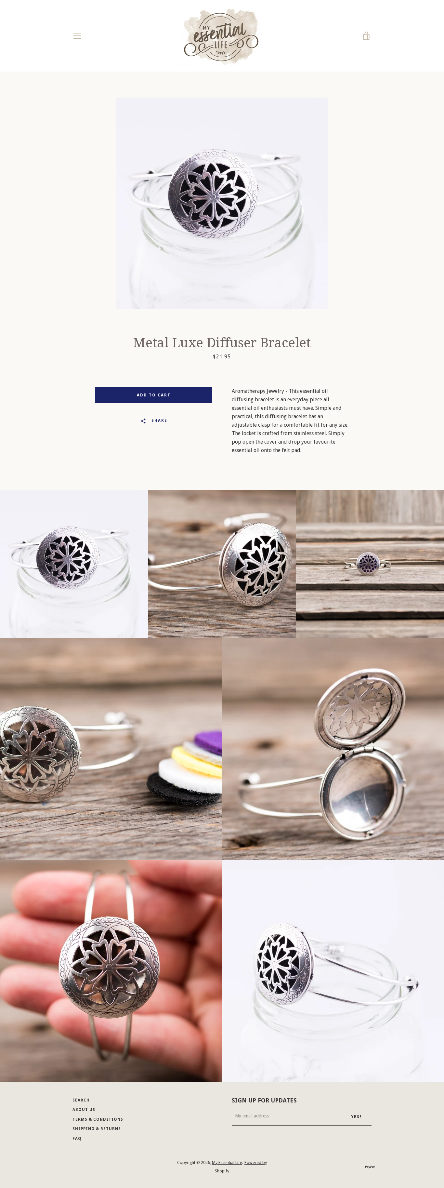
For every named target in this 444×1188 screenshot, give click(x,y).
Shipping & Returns (96, 1129)
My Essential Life (227, 1162)
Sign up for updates (264, 1100)
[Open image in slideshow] (222, 203)
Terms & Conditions (97, 1119)
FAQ (77, 1138)
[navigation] (77, 36)
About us (83, 1109)
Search (81, 1100)
